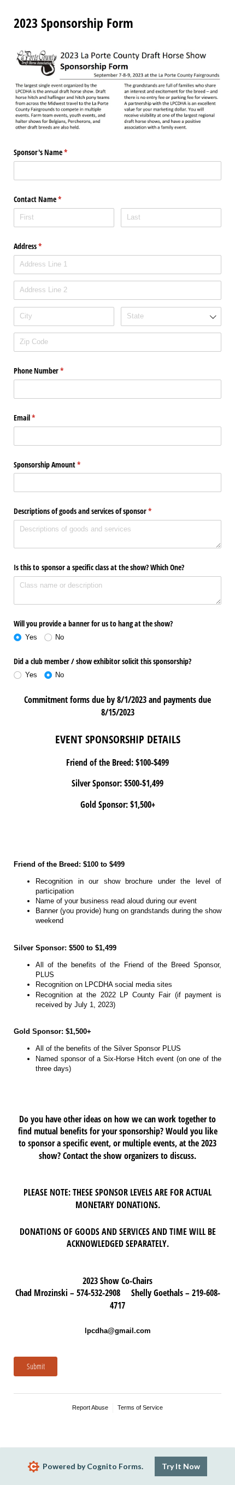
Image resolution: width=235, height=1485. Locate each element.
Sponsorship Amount (60, 464)
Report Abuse (90, 1407)
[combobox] (171, 316)
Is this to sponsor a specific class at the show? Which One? (99, 567)
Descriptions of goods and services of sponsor (95, 511)
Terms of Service (140, 1407)
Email (37, 417)
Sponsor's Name (53, 152)
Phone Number (51, 370)
